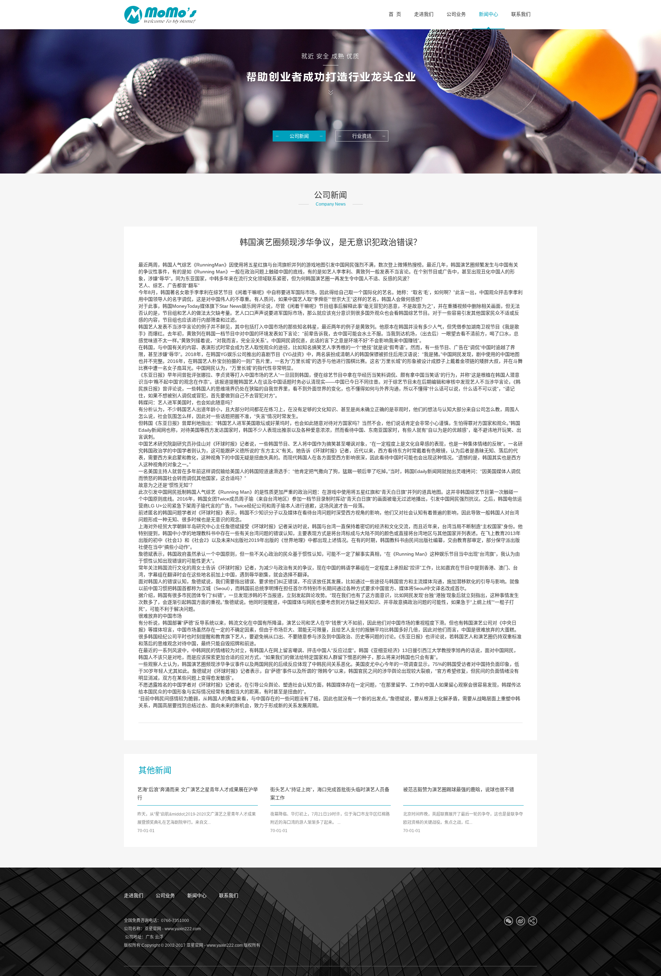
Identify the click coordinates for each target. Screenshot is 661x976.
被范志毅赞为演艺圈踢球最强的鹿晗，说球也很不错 (458, 789)
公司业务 (165, 895)
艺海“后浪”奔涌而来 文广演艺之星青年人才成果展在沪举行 (197, 793)
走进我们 (133, 895)
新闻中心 (197, 895)
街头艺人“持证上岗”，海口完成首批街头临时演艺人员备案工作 (329, 793)
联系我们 (228, 895)
